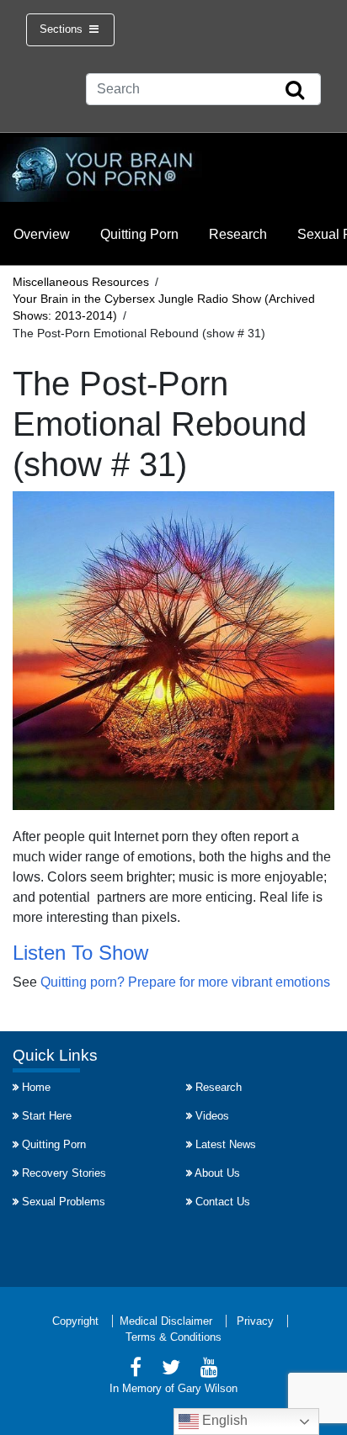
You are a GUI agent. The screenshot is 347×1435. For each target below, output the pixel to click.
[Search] (295, 90)
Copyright (75, 1321)
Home (36, 1087)
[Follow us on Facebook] (135, 1370)
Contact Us (222, 1201)
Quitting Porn (139, 234)
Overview (41, 234)
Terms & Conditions (173, 1337)
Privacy (255, 1321)
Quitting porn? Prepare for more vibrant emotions (185, 982)
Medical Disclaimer (166, 1321)
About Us (217, 1173)
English (223, 1420)
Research (238, 234)
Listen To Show (80, 952)
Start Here (47, 1115)
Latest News (225, 1144)
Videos (212, 1115)
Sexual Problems (63, 1201)
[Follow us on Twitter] (171, 1370)
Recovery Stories (64, 1173)
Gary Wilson (208, 1388)
